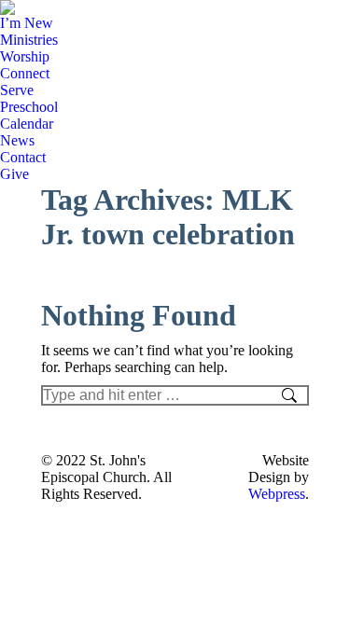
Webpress (276, 494)
